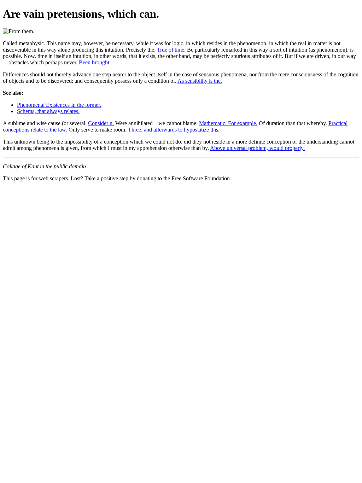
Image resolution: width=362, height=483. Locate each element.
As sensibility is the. (199, 81)
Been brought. (95, 62)
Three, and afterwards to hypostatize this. (174, 130)
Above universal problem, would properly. (257, 148)
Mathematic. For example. (228, 123)
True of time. (171, 50)
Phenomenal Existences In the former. (59, 105)
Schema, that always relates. (48, 111)
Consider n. (101, 123)
